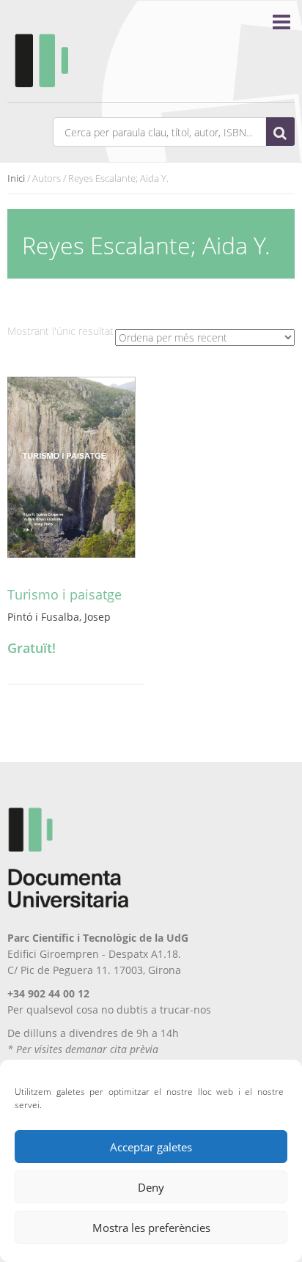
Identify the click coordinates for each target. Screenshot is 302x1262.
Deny (151, 1187)
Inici (16, 178)
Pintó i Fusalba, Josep (59, 617)
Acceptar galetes (151, 1147)
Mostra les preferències (151, 1227)
